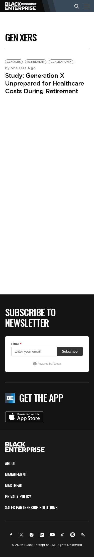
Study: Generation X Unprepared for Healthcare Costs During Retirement (44, 83)
